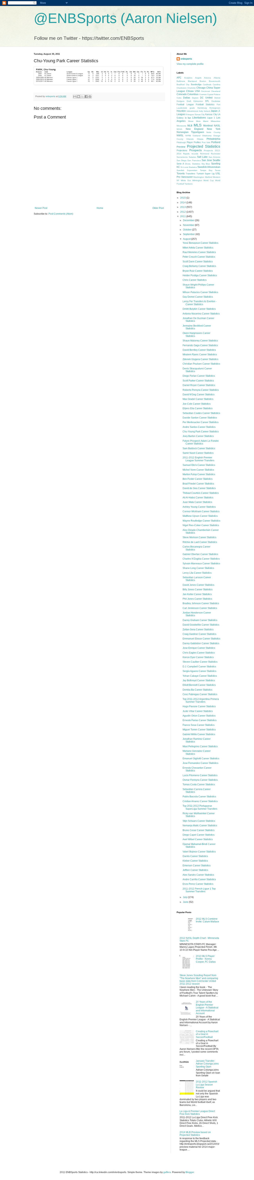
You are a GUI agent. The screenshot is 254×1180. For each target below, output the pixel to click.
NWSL (180, 135)
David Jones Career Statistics (198, 585)
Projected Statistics (203, 146)
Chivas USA (193, 91)
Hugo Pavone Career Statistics (199, 706)
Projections (182, 150)
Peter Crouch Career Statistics (199, 256)
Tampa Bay (206, 170)
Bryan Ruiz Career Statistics (198, 270)
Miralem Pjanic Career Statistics (200, 354)
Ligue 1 (211, 118)
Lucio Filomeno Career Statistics (200, 775)
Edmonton (198, 101)
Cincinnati (205, 91)
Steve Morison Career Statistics (199, 537)
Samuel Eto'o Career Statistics (199, 465)
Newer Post (41, 208)
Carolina (216, 84)
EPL (207, 101)
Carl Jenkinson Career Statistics (200, 608)
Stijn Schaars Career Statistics (199, 821)
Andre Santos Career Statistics (199, 427)
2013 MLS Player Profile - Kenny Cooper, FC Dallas (206, 959)
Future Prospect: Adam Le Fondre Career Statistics (201, 442)
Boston (203, 81)
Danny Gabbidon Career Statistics (201, 643)
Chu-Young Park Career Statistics (201, 431)
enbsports (186, 58)
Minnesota (181, 126)
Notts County (213, 132)
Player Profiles (194, 142)
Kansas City (211, 114)
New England (194, 129)
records (194, 154)
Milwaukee (215, 121)
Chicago (201, 87)
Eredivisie (216, 101)
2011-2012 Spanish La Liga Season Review (206, 1084)
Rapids (186, 154)
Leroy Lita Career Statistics (197, 572)
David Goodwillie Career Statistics (201, 624)
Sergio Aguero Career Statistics (199, 671)
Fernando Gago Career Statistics (200, 345)
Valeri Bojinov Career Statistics (199, 851)
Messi (190, 121)
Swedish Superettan (187, 170)
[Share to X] (82, 96)
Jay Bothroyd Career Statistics (199, 680)
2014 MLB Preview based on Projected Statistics (195, 1133)
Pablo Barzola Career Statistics (199, 796)
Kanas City (200, 114)
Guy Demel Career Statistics (198, 296)
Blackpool (192, 81)
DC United (206, 97)
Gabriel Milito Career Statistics (199, 734)
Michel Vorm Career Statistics (198, 469)
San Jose (207, 160)
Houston (181, 111)
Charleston (182, 88)
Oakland (196, 136)
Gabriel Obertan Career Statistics (200, 554)
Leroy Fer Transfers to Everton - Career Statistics (199, 303)
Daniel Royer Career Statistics (199, 385)
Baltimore (181, 81)
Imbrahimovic (192, 111)
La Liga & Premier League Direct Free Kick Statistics (197, 1112)
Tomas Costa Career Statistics (199, 784)
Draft (189, 101)
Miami (205, 121)
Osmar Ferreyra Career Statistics (200, 780)
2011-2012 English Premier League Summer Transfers (198, 459)
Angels (198, 78)
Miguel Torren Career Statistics (199, 729)
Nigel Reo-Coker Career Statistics (201, 525)
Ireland (207, 111)
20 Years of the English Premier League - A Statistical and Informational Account (207, 1007)
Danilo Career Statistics (195, 856)
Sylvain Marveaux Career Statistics (201, 563)
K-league (190, 114)
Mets (198, 121)
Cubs (179, 98)
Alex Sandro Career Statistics (198, 874)
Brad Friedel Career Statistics (198, 483)
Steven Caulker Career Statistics (200, 661)
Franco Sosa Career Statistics (199, 725)
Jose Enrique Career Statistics (199, 648)
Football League (185, 104)
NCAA (179, 129)
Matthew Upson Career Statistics (200, 516)
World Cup (208, 180)
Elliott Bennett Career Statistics (199, 685)
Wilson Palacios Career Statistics (200, 292)
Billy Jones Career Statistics (198, 589)
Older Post (158, 208)
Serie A (180, 163)
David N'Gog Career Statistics (199, 394)
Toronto (181, 173)
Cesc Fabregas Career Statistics (200, 694)
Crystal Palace (213, 94)
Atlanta (217, 78)
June (186, 902)
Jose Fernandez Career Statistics (200, 763)
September (189, 234)
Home (100, 208)
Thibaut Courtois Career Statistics (201, 493)
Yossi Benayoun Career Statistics (200, 243)
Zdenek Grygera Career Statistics (200, 359)
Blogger (190, 1172)
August (187, 239)
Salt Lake (202, 157)
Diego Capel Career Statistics (199, 834)
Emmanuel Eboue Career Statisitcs (201, 638)
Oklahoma (207, 136)
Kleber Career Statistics (195, 860)
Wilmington (197, 180)
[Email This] (75, 96)
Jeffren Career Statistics (195, 870)
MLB (189, 125)
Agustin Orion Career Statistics (199, 715)
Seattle (216, 160)
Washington (198, 177)
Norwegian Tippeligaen (190, 132)
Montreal (208, 125)
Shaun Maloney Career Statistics (200, 340)
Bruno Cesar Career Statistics (199, 830)
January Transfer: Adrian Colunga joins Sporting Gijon (207, 1064)
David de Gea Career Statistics (199, 488)
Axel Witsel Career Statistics (198, 839)
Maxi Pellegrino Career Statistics (200, 746)
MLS (198, 125)
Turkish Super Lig (205, 173)
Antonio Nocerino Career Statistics (201, 313)
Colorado (182, 94)
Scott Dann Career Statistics (198, 261)
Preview (181, 146)
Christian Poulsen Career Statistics (201, 363)
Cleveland (215, 91)
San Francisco (194, 160)
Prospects (195, 150)
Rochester (215, 154)
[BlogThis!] (79, 96)
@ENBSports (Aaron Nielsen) (125, 18)
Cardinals (207, 84)
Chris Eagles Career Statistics (199, 652)
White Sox (186, 180)
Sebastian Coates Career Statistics (201, 413)
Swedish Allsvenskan (208, 167)
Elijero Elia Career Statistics (198, 408)
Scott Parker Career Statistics (198, 380)
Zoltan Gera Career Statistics (198, 629)
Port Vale (206, 142)
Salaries (192, 157)
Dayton (195, 98)
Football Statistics (205, 104)
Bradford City (183, 84)
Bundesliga (196, 84)
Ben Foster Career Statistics (198, 479)
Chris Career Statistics (195, 280)
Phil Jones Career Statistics (197, 598)
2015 (183, 197)
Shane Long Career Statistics (198, 568)
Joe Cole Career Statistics (197, 403)
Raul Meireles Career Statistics (199, 252)
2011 (183, 216)
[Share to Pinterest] (90, 96)
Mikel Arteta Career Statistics (198, 247)
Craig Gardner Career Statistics (199, 634)
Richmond (204, 154)
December (189, 220)
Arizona (207, 78)
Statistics (193, 167)
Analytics (188, 78)
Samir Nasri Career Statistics (198, 453)
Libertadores (199, 117)
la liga (188, 118)
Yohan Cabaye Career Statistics (200, 676)
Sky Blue (205, 164)
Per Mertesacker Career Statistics (200, 422)
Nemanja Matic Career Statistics (200, 825)
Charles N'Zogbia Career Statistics (201, 558)
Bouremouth (214, 81)
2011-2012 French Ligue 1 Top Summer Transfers (199, 890)
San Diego (182, 160)
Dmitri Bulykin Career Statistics (199, 309)
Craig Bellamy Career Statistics (199, 266)
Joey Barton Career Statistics (198, 436)
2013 (183, 207)
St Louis (184, 167)
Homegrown (214, 108)
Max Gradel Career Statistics (198, 399)
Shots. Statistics (192, 164)
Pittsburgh (181, 142)
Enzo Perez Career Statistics (198, 884)
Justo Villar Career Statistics (198, 711)
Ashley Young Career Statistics (199, 506)
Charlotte (191, 88)
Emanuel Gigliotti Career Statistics (201, 758)
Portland (215, 142)
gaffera (167, 1172)
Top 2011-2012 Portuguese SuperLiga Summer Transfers (200, 807)
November (189, 225)
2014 (183, 202)
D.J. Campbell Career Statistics (199, 666)
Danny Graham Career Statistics (200, 620)
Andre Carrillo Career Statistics (199, 879)
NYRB (188, 136)
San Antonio (214, 157)
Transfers (190, 173)
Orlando (190, 139)
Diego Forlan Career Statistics (199, 376)
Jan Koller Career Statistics (197, 594)
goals (192, 108)
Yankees (188, 184)
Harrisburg (202, 108)
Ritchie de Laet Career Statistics (200, 542)
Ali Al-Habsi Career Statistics (198, 497)
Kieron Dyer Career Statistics (198, 657)
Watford (208, 177)
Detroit (217, 98)
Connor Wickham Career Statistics (201, 511)
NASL (217, 125)
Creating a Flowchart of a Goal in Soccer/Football (207, 1034)
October (187, 229)
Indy (201, 111)
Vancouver (187, 177)
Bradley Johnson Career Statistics (201, 603)
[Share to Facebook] (86, 96)
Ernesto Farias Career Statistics (199, 720)
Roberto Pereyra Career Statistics (201, 390)
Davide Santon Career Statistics (200, 417)
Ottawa (200, 139)
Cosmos (203, 94)
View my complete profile (190, 64)
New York (213, 129)
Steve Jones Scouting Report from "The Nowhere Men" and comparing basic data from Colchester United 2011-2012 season (199, 979)
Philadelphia (213, 139)
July (185, 897)
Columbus (192, 94)
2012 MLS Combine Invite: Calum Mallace (207, 920)
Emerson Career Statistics (197, 865)
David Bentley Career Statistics (199, 350)
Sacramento (182, 157)
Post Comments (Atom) (60, 213)
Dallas (186, 97)
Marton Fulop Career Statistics (199, 474)
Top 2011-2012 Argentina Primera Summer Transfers (201, 700)
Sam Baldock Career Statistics (199, 448)
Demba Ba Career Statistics (197, 689)
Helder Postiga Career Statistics (200, 275)
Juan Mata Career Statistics (197, 502)
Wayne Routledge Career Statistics (201, 520)
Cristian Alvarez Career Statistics (200, 801)
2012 (183, 211)
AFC (179, 77)
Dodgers (180, 101)
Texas (217, 170)
